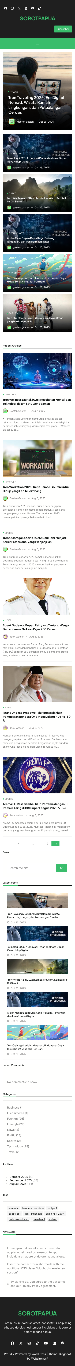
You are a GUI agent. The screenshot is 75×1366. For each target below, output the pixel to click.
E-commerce (15, 1113)
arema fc (14, 1208)
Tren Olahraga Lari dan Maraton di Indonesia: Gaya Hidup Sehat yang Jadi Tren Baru (36, 279)
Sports (13, 273)
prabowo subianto (19, 1219)
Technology (16, 153)
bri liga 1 (52, 1208)
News (8, 620)
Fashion (13, 313)
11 (38, 843)
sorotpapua (37, 18)
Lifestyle (10, 394)
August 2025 (18, 1183)
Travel (14, 92)
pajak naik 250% (55, 1213)
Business (13, 1107)
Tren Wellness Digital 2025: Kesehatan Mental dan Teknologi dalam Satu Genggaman (37, 401)
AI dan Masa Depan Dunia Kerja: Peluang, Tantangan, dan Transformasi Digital (31, 239)
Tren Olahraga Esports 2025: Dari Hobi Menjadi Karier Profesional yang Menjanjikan (34, 540)
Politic (11, 1135)
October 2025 (18, 1176)
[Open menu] (37, 43)
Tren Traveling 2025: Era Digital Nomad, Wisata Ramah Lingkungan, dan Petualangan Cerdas (36, 105)
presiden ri (39, 1219)
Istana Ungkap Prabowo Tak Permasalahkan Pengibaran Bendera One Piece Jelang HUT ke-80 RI (37, 716)
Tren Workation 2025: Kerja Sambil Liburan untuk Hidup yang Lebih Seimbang (36, 489)
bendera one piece (33, 1208)
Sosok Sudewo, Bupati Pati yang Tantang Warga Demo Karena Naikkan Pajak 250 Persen (36, 627)
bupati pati (15, 1213)
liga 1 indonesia (33, 1213)
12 (47, 843)
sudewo (52, 1219)
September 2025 (20, 1180)
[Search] (61, 868)
